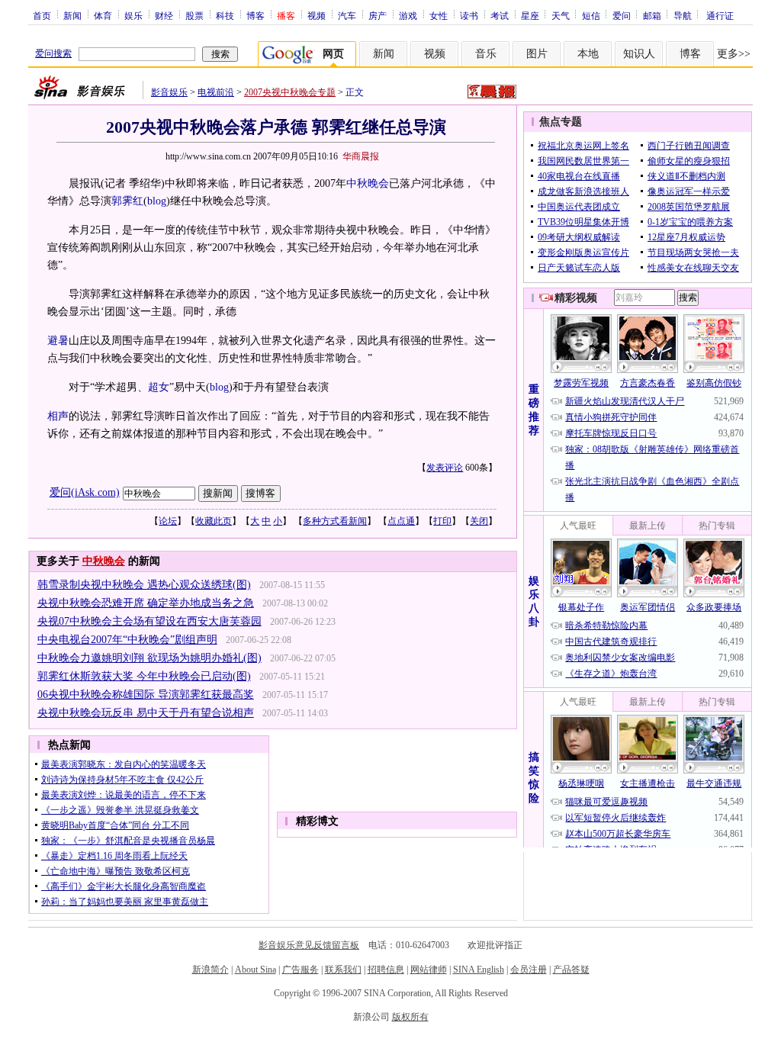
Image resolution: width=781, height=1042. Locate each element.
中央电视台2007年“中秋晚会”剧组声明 (127, 639)
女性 (438, 15)
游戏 (408, 15)
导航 (682, 15)
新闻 (72, 15)
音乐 (486, 53)
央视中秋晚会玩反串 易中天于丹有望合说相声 (145, 713)
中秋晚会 (367, 183)
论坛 (168, 521)
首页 (42, 15)
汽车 (347, 15)
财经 (164, 15)
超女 (158, 387)
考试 (499, 15)
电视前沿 (216, 92)
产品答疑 (571, 969)
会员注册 (528, 969)
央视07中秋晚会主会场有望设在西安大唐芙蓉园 (149, 621)
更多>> (733, 53)
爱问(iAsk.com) (85, 492)
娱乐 (133, 15)
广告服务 (300, 969)
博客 (255, 15)
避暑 (58, 340)
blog (156, 201)
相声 (58, 416)
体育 (103, 15)
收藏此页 (213, 521)
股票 (194, 15)
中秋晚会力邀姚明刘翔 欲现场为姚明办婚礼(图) (149, 658)
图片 (537, 53)
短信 (591, 15)
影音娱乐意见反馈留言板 (309, 945)
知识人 (639, 53)
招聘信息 (386, 969)
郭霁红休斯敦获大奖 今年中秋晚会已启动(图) (144, 676)
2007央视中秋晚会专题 (290, 92)
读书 (469, 15)
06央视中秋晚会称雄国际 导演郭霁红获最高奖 (145, 694)
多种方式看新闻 (335, 521)
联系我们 (343, 969)
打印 (442, 521)
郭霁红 (127, 201)
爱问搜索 (53, 53)
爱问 (621, 15)
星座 (530, 15)
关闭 (479, 521)
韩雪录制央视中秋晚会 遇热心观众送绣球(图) (144, 584)
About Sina (255, 969)
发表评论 (444, 467)
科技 (225, 15)
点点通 (401, 521)
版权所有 (410, 1016)
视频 (316, 15)
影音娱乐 (169, 92)
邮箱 (652, 15)
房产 (377, 15)
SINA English (478, 969)
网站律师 (428, 969)
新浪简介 (210, 969)
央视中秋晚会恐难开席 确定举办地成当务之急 (145, 603)
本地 (588, 53)
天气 (560, 15)
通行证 (720, 15)
